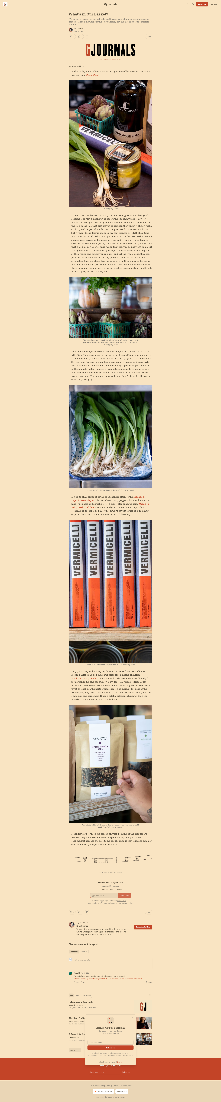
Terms (115, 1085)
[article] (110, 1007)
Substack (99, 1097)
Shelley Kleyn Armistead (87, 1008)
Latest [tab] (77, 995)
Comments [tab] (74, 952)
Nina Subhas (78, 29)
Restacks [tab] (83, 952)
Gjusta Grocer (93, 75)
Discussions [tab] (86, 995)
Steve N (77, 973)
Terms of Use (121, 1053)
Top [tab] (71, 995)
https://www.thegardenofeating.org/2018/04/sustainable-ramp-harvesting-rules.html (108, 979)
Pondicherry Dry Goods (83, 678)
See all (73, 1050)
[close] (132, 1018)
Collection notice (126, 1085)
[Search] (187, 4)
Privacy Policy (127, 1055)
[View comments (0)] (91, 1010)
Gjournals (82, 1024)
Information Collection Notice (110, 1055)
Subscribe (202, 4)
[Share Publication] (192, 4)
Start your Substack (104, 1091)
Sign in (214, 4)
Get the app (121, 1091)
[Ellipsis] (151, 973)
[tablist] (79, 951)
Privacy (109, 1085)
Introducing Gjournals (81, 1001)
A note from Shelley (76, 1005)
